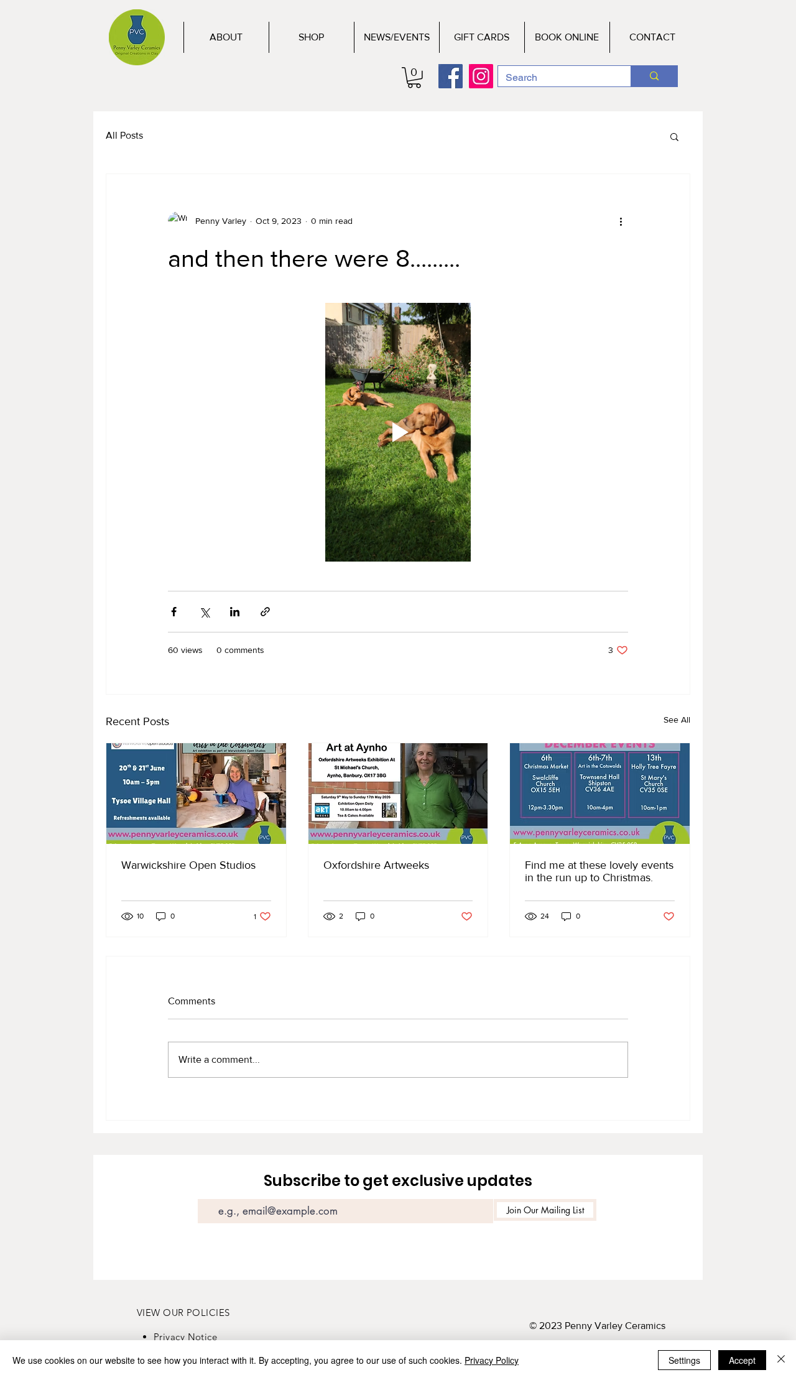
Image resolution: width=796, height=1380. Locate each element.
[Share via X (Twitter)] (204, 612)
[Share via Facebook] (174, 612)
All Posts (124, 135)
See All (677, 720)
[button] (414, 77)
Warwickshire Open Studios (188, 865)
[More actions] (620, 221)
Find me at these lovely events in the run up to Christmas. (599, 871)
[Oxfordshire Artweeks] (398, 793)
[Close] (781, 1360)
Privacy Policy (492, 1360)
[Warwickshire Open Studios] (196, 793)
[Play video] (398, 432)
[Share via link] (265, 612)
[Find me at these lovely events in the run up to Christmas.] (600, 793)
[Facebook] (450, 76)
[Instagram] (481, 76)
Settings (684, 1360)
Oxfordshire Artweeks (376, 865)
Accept (742, 1360)
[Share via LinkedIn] (235, 612)
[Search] (654, 76)
